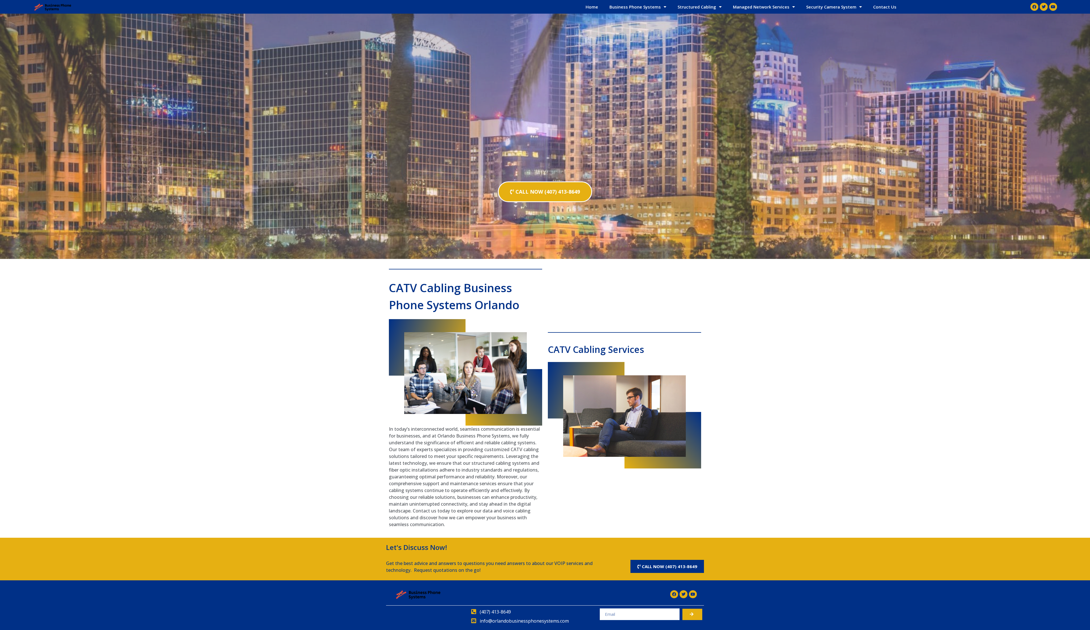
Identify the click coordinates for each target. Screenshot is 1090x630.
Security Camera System (831, 7)
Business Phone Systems (635, 7)
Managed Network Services (761, 7)
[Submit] (692, 614)
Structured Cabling (697, 7)
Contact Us (884, 7)
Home (592, 7)
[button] (545, 191)
